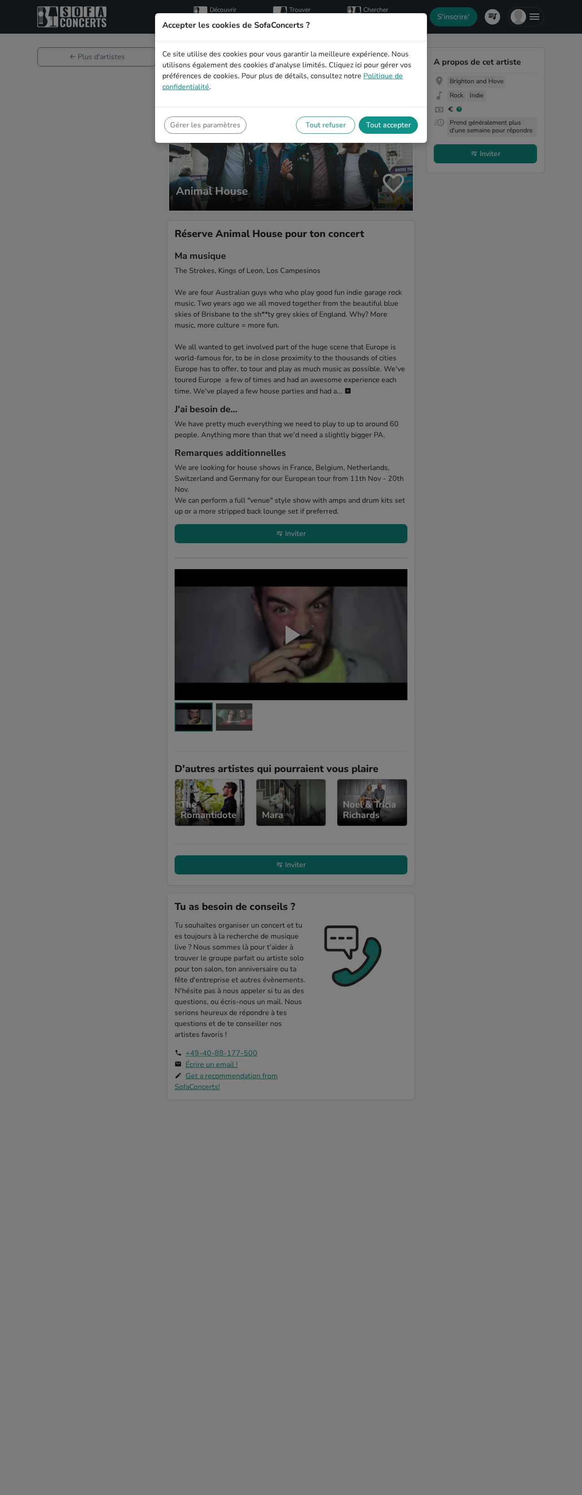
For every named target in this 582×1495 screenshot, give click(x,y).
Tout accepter (388, 125)
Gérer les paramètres (205, 125)
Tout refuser (326, 125)
